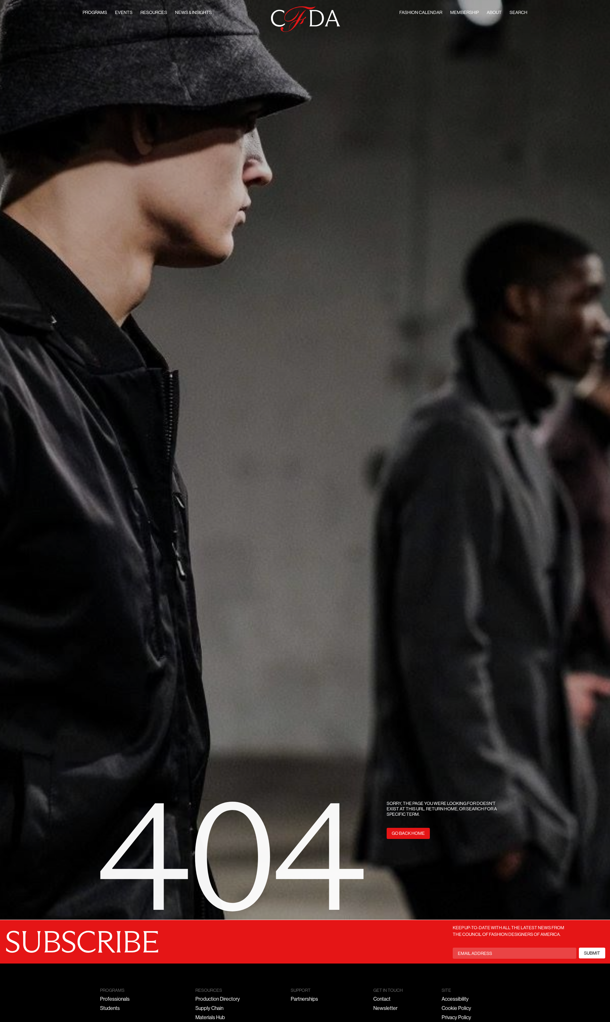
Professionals (115, 999)
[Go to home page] (305, 19)
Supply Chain (209, 1008)
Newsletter (385, 1008)
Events (123, 12)
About (494, 12)
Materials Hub (210, 1017)
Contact (381, 999)
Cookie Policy (456, 1008)
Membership (464, 12)
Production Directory (217, 999)
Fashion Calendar (420, 12)
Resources (153, 12)
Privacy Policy (456, 1017)
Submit (592, 953)
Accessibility (455, 999)
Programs (95, 12)
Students (110, 1008)
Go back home (408, 833)
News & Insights (193, 12)
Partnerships (304, 999)
